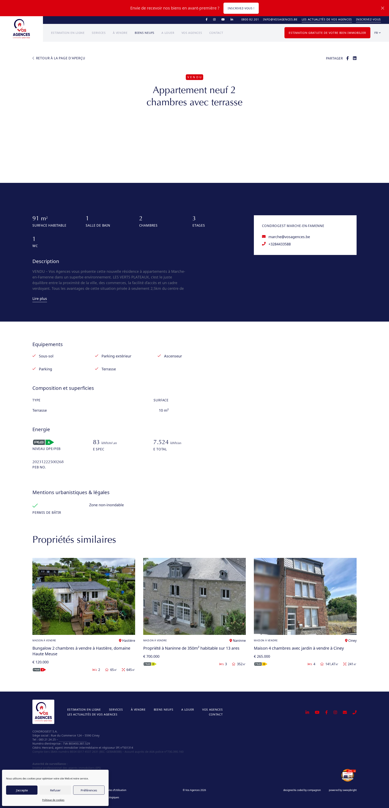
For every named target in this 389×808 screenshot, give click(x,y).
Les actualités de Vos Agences (327, 19)
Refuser (55, 790)
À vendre (120, 33)
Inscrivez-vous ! (241, 8)
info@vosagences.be (280, 19)
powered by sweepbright (343, 790)
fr (376, 33)
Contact (216, 33)
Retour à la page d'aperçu (60, 58)
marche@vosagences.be (289, 236)
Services (99, 33)
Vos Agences (192, 33)
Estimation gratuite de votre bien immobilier (327, 33)
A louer (167, 33)
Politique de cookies (53, 800)
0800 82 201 (250, 19)
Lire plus (39, 298)
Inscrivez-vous (368, 19)
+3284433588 (279, 244)
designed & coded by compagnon (302, 790)
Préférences (89, 790)
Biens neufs (144, 33)
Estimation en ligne (68, 33)
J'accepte (22, 790)
